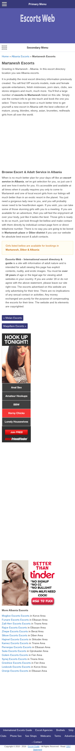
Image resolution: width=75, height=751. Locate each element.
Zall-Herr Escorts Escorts (16, 623)
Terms (57, 736)
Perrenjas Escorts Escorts (16, 647)
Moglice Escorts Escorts (15, 615)
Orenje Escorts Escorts (15, 670)
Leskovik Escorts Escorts (16, 666)
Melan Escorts (12, 317)
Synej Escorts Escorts (14, 659)
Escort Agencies (44, 730)
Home (5, 56)
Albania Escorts (20, 56)
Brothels (60, 730)
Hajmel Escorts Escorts (15, 639)
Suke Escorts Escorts (14, 651)
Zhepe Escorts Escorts (15, 631)
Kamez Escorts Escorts (15, 643)
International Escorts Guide (17, 730)
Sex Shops (31, 736)
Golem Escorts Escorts (15, 655)
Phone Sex (16, 736)
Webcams (45, 736)
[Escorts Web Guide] (37, 23)
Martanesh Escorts (18, 63)
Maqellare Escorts (14, 326)
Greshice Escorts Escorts (16, 662)
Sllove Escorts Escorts (14, 635)
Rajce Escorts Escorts (14, 627)
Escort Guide (34, 746)
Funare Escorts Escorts (15, 619)
